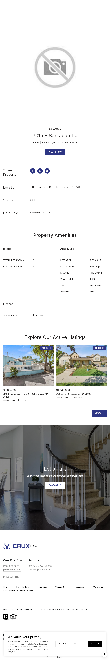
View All (99, 413)
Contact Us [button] (55, 485)
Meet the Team (23, 587)
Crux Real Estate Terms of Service (18, 590)
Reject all (62, 644)
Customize (78, 644)
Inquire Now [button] (55, 152)
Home (5, 587)
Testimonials (79, 587)
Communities (60, 587)
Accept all (95, 644)
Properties (42, 587)
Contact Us (98, 587)
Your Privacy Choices (55, 657)
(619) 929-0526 (11, 566)
